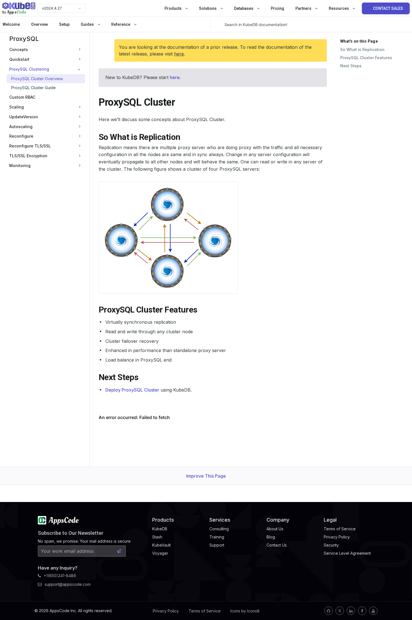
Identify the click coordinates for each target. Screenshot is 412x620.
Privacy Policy (166, 611)
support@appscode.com (68, 584)
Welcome (11, 24)
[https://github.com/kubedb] (328, 611)
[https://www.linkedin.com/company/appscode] (351, 611)
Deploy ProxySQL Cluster (132, 390)
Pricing (277, 8)
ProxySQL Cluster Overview (37, 78)
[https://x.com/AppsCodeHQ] (339, 611)
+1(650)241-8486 (60, 575)
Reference (121, 24)
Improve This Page (206, 476)
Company (278, 520)
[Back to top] (400, 602)
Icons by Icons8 (245, 611)
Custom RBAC (22, 97)
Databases (244, 8)
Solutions (208, 8)
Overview (39, 24)
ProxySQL (24, 38)
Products (173, 8)
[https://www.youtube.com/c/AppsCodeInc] (373, 611)
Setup (64, 24)
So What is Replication (362, 49)
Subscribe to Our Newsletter (70, 533)
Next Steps (351, 65)
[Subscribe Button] (119, 551)
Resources (339, 8)
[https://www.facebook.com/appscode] (362, 611)
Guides (88, 24)
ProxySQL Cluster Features (366, 57)
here (179, 54)
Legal (330, 520)
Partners (303, 8)
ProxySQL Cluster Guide (33, 87)
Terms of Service (205, 611)
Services (219, 520)
